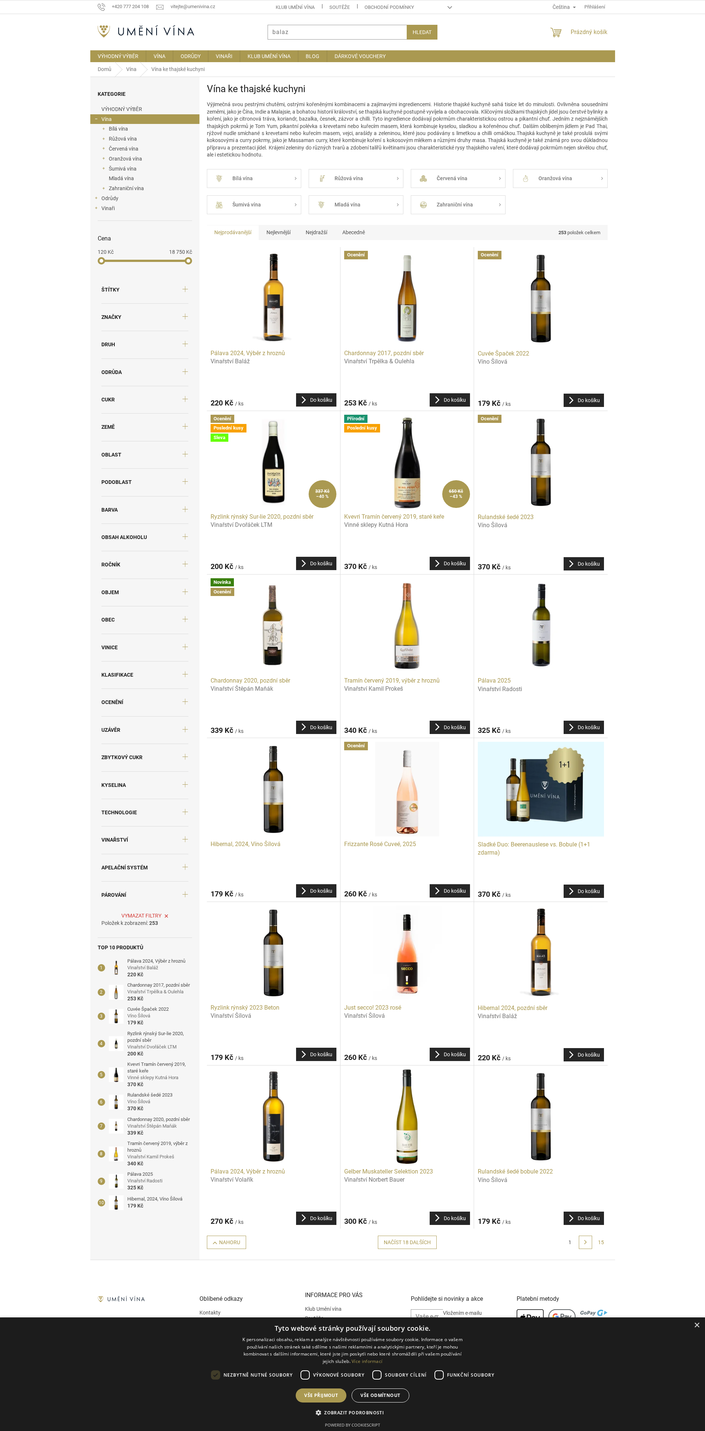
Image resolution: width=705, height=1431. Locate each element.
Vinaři (108, 208)
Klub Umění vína (295, 7)
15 (601, 1242)
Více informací (367, 1361)
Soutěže (339, 7)
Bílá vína (118, 129)
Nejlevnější (278, 232)
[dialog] (352, 1374)
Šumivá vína (123, 169)
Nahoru (229, 1242)
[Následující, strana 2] (585, 1242)
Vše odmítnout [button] (380, 1395)
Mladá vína (121, 178)
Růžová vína (123, 139)
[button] (352, 1412)
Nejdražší (316, 232)
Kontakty (210, 1313)
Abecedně (353, 232)
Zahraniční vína (126, 188)
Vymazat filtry (141, 916)
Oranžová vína (125, 159)
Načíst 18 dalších (407, 1242)
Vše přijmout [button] (321, 1395)
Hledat (422, 32)
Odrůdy (109, 198)
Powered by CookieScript (352, 1425)
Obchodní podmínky (389, 7)
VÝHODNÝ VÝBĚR (121, 109)
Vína (106, 119)
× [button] (696, 1325)
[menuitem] (118, 56)
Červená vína (123, 149)
